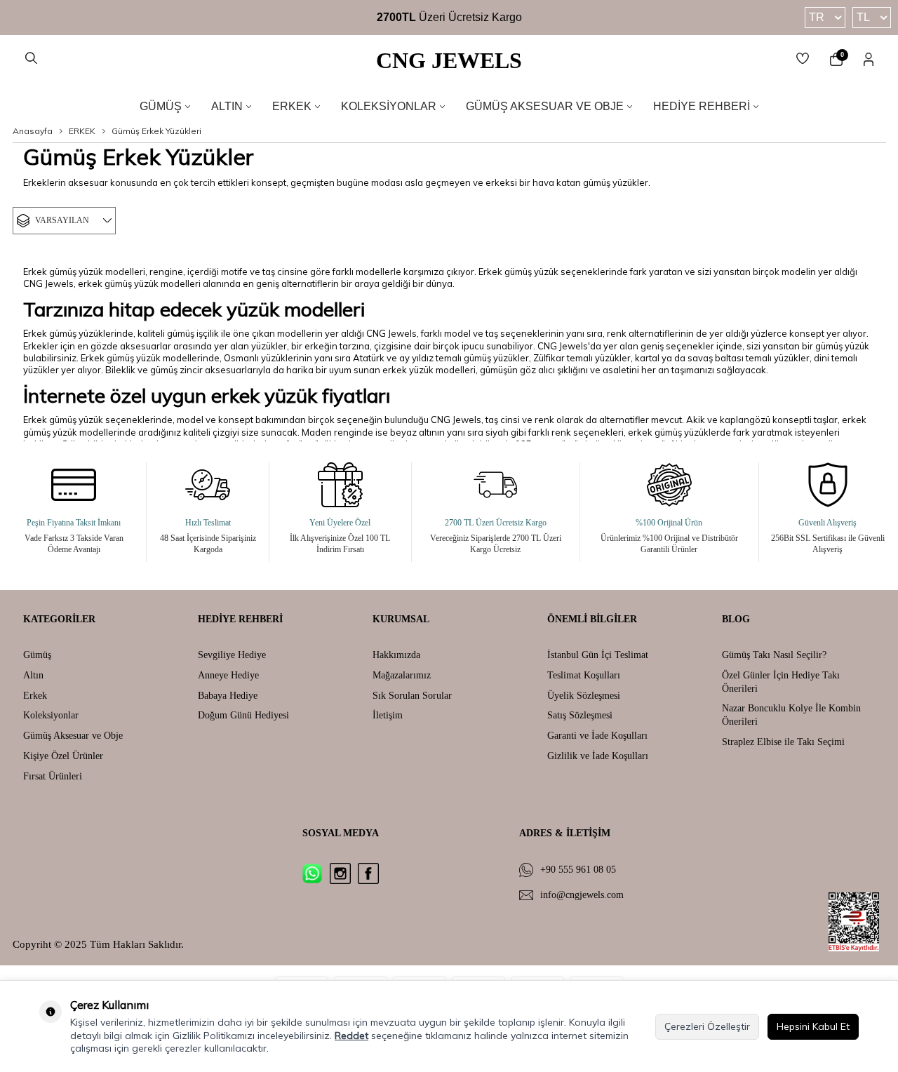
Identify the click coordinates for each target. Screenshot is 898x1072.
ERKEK (82, 131)
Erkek (291, 106)
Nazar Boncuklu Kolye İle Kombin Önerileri (791, 715)
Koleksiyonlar (388, 106)
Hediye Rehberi (701, 106)
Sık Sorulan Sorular (412, 695)
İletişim (388, 715)
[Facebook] (368, 873)
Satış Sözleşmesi (579, 715)
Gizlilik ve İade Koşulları (597, 756)
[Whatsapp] (312, 873)
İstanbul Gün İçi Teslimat (597, 655)
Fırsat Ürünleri (52, 776)
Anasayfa (33, 131)
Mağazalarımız (402, 675)
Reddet (351, 1035)
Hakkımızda (396, 655)
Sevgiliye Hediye (232, 655)
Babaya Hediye (227, 695)
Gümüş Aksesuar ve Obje (545, 106)
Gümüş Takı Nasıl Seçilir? (774, 655)
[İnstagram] (340, 873)
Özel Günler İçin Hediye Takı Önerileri (781, 682)
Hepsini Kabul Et (813, 1026)
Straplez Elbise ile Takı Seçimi (783, 742)
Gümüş (161, 106)
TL (863, 17)
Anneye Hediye (228, 675)
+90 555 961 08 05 (578, 869)
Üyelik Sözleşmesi (583, 695)
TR (816, 17)
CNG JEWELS (449, 60)
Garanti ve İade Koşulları (597, 735)
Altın (227, 106)
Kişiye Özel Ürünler (63, 756)
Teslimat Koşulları (583, 675)
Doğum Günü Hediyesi (243, 715)
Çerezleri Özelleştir (707, 1026)
